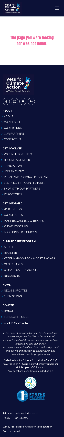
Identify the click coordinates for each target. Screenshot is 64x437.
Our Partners (14, 133)
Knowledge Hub (16, 226)
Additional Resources (20, 232)
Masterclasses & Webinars (24, 220)
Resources (12, 275)
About (8, 116)
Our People (12, 122)
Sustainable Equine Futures (24, 182)
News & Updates (15, 290)
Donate (9, 311)
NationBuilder (44, 427)
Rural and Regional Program (26, 177)
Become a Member (17, 160)
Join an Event (14, 171)
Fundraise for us (16, 317)
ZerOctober (13, 194)
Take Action (13, 165)
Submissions (13, 296)
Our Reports (13, 215)
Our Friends (13, 127)
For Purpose (17, 427)
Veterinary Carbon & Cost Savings (29, 258)
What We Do (13, 209)
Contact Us (12, 139)
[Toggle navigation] (56, 8)
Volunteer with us (18, 154)
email (17, 431)
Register (10, 252)
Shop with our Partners (22, 188)
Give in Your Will (16, 322)
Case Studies (13, 264)
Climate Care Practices (21, 270)
